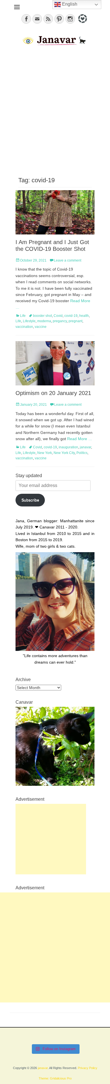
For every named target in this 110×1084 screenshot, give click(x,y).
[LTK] (82, 24)
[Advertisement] (55, 110)
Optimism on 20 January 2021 (53, 393)
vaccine (41, 327)
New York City (64, 453)
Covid (58, 316)
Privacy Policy (87, 1068)
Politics (81, 453)
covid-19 (71, 316)
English (69, 4)
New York (44, 453)
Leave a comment (67, 260)
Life (23, 316)
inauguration (68, 447)
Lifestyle (29, 321)
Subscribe (30, 500)
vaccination (24, 327)
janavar (85, 447)
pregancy (60, 321)
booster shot (42, 316)
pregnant (75, 321)
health (84, 316)
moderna (44, 321)
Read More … (79, 438)
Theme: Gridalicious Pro (55, 1078)
